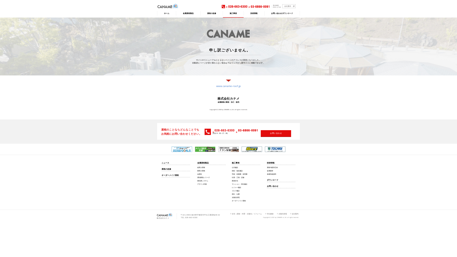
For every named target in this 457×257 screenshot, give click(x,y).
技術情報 (254, 13)
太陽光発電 (236, 197)
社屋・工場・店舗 (238, 177)
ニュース (165, 163)
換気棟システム (202, 181)
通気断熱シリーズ (203, 177)
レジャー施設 (236, 187)
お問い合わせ (272, 186)
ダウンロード (272, 180)
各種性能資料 (271, 174)
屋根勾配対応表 (272, 167)
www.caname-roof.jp (228, 86)
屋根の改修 (211, 13)
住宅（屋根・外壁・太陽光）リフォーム (247, 214)
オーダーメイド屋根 (170, 175)
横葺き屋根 (201, 171)
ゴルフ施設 (236, 191)
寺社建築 (270, 214)
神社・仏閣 (236, 194)
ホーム (166, 13)
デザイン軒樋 (202, 184)
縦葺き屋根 (201, 167)
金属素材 (270, 171)
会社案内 (287, 6)
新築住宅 (235, 181)
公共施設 (235, 167)
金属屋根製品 (188, 13)
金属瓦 (199, 174)
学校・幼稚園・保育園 (239, 174)
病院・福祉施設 (237, 171)
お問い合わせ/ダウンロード (282, 13)
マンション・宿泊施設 (239, 184)
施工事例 (233, 13)
